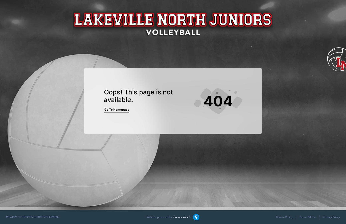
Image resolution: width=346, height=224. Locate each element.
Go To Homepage (116, 109)
